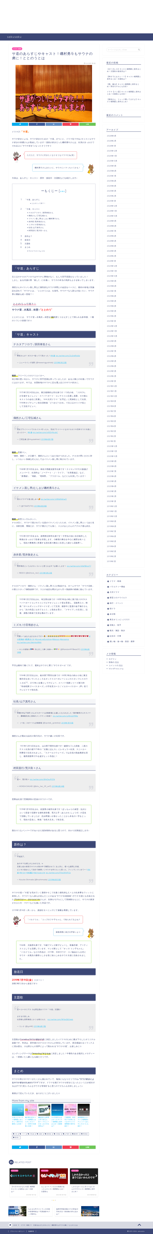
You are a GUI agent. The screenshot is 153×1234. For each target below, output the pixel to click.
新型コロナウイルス (118, 597)
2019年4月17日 (47, 439)
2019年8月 (111, 526)
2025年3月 (111, 191)
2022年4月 (111, 366)
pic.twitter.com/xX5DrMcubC (45, 432)
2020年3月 (111, 491)
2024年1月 (111, 261)
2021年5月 (111, 421)
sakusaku (14, 36)
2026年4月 (111, 136)
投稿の (114, 662)
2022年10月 (112, 336)
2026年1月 (111, 146)
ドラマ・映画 (17, 49)
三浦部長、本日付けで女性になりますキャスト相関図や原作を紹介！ (70, 1121)
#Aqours (56, 639)
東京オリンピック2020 (120, 619)
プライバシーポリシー (17, 1231)
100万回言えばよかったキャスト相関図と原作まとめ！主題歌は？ (56, 1121)
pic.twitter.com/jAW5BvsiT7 (79, 566)
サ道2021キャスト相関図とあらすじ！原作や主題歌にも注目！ (17, 1120)
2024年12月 (112, 206)
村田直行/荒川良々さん (38, 230)
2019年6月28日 (40, 506)
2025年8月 (111, 171)
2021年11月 (112, 391)
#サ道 (53, 356)
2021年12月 (112, 386)
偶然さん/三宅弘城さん (38, 216)
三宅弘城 (31, 1134)
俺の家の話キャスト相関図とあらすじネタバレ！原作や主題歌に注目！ (30, 1121)
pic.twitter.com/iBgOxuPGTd (42, 779)
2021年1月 (111, 441)
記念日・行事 (115, 636)
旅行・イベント (116, 603)
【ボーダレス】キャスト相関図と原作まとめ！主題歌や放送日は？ (124, 70)
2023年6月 (111, 296)
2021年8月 (111, 406)
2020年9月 (112, 461)
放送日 (27, 240)
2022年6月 (111, 356)
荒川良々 (16, 1137)
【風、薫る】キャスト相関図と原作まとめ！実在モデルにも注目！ (123, 85)
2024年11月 (112, 211)
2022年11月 (112, 331)
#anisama (64, 639)
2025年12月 (112, 151)
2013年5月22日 (46, 573)
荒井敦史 (85, 1134)
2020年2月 (111, 496)
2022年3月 (111, 371)
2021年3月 (111, 431)
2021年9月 (111, 401)
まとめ (27, 247)
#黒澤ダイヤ (30, 639)
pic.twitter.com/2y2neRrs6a (68, 356)
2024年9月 (111, 221)
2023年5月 (111, 301)
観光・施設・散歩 (117, 630)
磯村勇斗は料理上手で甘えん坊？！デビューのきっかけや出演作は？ (43, 1121)
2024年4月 (111, 246)
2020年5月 (111, 481)
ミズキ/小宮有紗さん (37, 224)
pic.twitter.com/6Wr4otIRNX (29, 642)
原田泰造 (48, 1134)
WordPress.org (116, 668)
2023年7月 (111, 291)
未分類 (112, 614)
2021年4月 (111, 426)
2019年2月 (111, 556)
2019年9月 (111, 521)
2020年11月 (112, 451)
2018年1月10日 (67, 723)
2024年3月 (111, 251)
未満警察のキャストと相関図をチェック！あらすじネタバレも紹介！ (83, 1121)
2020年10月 (112, 456)
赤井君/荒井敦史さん (37, 222)
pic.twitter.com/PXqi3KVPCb (58, 873)
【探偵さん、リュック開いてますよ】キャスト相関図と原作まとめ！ (124, 100)
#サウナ (22, 873)
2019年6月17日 (40, 1026)
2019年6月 (111, 536)
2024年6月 (111, 236)
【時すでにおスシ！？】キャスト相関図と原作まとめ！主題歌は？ (124, 77)
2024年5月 (111, 241)
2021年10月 (112, 396)
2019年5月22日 (60, 363)
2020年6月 (111, 476)
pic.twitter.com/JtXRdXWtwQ (54, 499)
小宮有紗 (57, 1134)
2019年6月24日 (58, 786)
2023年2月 (111, 316)
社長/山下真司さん (36, 227)
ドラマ (23, 1134)
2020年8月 (112, 466)
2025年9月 (111, 166)
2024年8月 (111, 226)
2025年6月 (111, 181)
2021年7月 (111, 411)
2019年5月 (111, 541)
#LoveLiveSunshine (43, 639)
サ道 (15, 1134)
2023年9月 (111, 281)
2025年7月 (111, 176)
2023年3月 (111, 311)
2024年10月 (112, 216)
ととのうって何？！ (39, 203)
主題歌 (27, 243)
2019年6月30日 (54, 880)
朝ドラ (112, 608)
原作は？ (28, 236)
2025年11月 (112, 156)
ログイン (112, 659)
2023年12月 (112, 266)
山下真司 (66, 1134)
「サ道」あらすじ (32, 199)
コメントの (116, 665)
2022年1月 (111, 381)
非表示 (62, 191)
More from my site (37, 251)
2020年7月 (111, 471)
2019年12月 (112, 506)
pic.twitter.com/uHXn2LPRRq (65, 716)
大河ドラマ (114, 592)
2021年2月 (111, 436)
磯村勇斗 (76, 1134)
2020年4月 (111, 486)
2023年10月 (112, 276)
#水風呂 (29, 873)
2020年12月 (112, 446)
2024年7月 (111, 231)
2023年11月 (112, 271)
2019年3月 (111, 551)
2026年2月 (111, 141)
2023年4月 (111, 306)
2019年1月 (111, 561)
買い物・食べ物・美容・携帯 (122, 641)
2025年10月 (112, 161)
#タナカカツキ (39, 873)
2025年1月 (111, 201)
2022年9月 (111, 341)
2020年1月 (111, 501)
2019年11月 (112, 511)
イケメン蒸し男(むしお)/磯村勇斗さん (44, 219)
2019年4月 (111, 546)
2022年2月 (111, 376)
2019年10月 (112, 516)
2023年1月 (111, 321)
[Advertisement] (71, 16)
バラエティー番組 (117, 586)
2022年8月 (111, 346)
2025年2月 (111, 196)
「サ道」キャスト (32, 209)
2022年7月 (111, 351)
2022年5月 (111, 361)
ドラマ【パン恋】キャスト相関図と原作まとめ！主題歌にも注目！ (124, 93)
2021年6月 (111, 416)
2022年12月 (112, 326)
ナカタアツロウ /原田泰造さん (41, 213)
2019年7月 (111, 531)
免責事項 (31, 1231)
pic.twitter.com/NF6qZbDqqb (60, 1019)
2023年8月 (111, 286)
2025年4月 (111, 186)
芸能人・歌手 (115, 625)
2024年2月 (111, 256)
